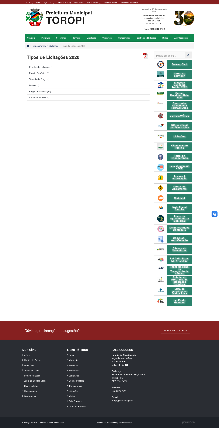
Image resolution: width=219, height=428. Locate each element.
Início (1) (29, 2)
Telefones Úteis (31, 370)
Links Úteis (29, 365)
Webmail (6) (79, 2)
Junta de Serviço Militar (35, 380)
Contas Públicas (76, 380)
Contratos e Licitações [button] (146, 37)
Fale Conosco (75, 401)
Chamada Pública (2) (39, 97)
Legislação (74, 375)
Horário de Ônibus (32, 360)
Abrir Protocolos (181, 37)
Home (71, 355)
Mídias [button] (165, 37)
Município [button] (31, 37)
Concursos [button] (107, 37)
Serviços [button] (77, 37)
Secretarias (74, 370)
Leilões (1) (34, 85)
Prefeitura (73, 365)
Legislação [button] (91, 37)
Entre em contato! (175, 330)
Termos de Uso (125, 422)
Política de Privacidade (107, 422)
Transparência (39, 45)
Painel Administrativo (129, 2)
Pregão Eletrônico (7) (39, 73)
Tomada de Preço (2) (39, 79)
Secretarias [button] (61, 37)
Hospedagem (30, 390)
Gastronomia (30, 396)
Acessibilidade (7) (94, 2)
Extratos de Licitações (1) (41, 67)
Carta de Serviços (77, 406)
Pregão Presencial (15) (40, 91)
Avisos (27, 355)
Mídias (72, 396)
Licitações (53, 45)
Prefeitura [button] (45, 37)
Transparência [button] (124, 37)
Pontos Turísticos (32, 375)
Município (73, 360)
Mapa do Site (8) (111, 2)
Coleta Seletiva (31, 385)
